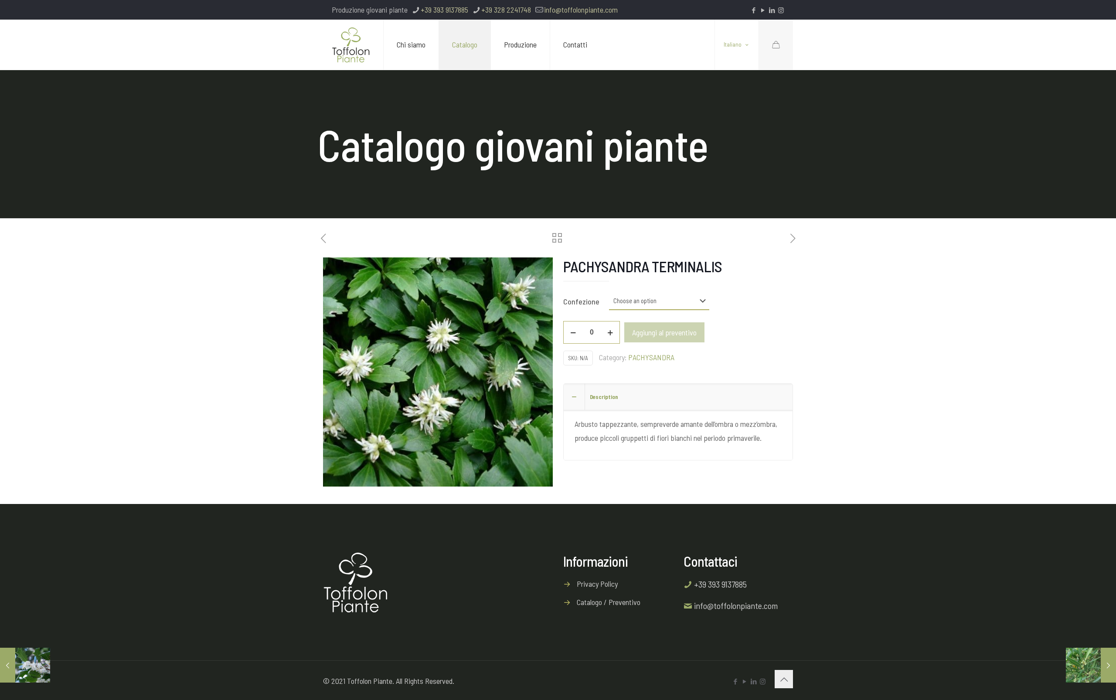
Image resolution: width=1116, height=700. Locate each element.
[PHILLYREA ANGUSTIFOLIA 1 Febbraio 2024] (1091, 665)
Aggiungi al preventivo (664, 332)
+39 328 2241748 (506, 9)
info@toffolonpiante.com (581, 9)
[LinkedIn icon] (772, 10)
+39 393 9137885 (444, 9)
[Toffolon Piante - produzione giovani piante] (351, 45)
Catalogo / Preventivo (608, 602)
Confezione (581, 301)
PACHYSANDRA (651, 357)
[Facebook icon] (753, 10)
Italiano (733, 45)
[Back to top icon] (784, 679)
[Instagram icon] (781, 10)
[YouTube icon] (762, 10)
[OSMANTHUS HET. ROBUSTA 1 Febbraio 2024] (25, 665)
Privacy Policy (597, 583)
